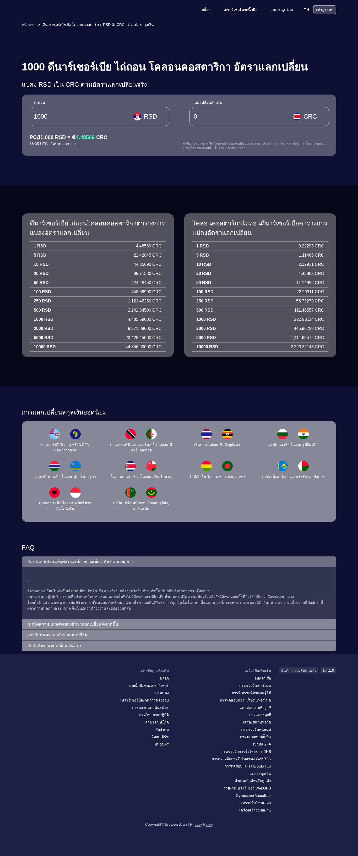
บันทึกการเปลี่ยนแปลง (298, 670)
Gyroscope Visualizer (253, 795)
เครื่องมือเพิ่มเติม (258, 671)
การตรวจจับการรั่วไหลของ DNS (245, 751)
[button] (179, 561)
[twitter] (49, 681)
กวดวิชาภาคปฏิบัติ (154, 715)
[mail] (27, 681)
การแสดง (161, 693)
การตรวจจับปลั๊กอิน (255, 737)
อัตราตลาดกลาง (64, 144)
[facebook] (38, 681)
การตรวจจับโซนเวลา (253, 803)
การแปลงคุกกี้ (260, 715)
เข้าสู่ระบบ (324, 10)
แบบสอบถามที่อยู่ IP (255, 707)
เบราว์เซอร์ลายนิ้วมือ (240, 10)
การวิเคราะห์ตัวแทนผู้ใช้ (251, 693)
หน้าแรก (28, 25)
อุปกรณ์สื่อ (262, 678)
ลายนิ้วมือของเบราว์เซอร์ (148, 685)
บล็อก (206, 10)
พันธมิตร (162, 744)
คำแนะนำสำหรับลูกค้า (253, 781)
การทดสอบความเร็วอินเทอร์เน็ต (245, 700)
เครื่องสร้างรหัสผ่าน (255, 810)
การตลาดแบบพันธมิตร (150, 707)
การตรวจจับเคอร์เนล (254, 685)
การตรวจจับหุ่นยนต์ (255, 729)
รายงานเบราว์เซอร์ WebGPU (247, 788)
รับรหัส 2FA (261, 744)
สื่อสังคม (162, 729)
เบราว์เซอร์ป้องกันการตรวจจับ (144, 700)
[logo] (48, 9)
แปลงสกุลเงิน (260, 773)
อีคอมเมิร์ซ (160, 737)
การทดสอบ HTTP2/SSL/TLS (248, 766)
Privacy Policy (201, 824)
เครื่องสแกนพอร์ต (257, 722)
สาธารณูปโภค (281, 10)
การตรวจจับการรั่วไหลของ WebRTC (241, 759)
